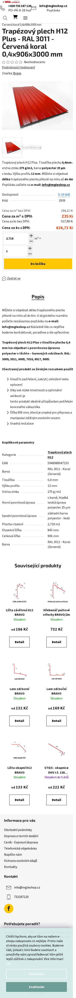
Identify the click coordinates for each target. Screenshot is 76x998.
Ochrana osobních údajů (20, 861)
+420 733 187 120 (19, 6)
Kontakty (10, 867)
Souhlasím (36, 987)
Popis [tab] (38, 296)
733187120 (21, 897)
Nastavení (36, 974)
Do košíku (38, 264)
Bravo (17, 73)
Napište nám (13, 854)
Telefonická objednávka (20, 848)
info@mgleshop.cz (53, 6)
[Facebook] (8, 908)
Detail (19, 642)
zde (8, 963)
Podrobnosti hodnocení (18, 67)
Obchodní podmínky (18, 830)
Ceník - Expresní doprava (21, 842)
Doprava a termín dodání (21, 836)
